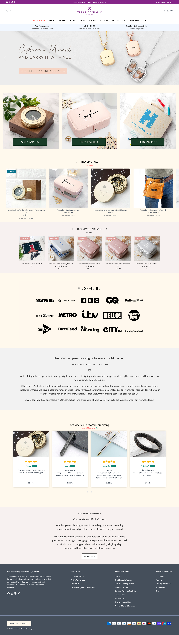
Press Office (160, 587)
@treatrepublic (67, 399)
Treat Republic (16, 629)
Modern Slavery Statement (125, 606)
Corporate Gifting (77, 576)
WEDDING (115, 20)
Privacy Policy (120, 595)
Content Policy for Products (125, 591)
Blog (157, 591)
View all (89, 165)
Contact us (89, 556)
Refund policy (120, 598)
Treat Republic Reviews (123, 580)
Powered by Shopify (27, 629)
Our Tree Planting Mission (124, 584)
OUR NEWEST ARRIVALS (89, 229)
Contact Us (160, 576)
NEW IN (51, 20)
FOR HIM (72, 20)
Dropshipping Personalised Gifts (83, 587)
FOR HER (82, 20)
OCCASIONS (104, 20)
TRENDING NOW (89, 161)
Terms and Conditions (123, 602)
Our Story (118, 576)
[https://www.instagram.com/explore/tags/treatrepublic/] (99, 399)
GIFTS (124, 20)
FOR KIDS (92, 20)
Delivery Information (164, 584)
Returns (159, 580)
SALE (144, 20)
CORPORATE (134, 20)
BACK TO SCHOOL (39, 20)
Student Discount (121, 587)
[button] (87, 492)
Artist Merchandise (78, 580)
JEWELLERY (62, 20)
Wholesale (75, 584)
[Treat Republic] (89, 10)
